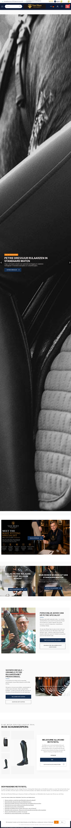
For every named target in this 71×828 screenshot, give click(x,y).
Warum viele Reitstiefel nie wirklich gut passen (16, 811)
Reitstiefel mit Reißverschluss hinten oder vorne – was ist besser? (20, 808)
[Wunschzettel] (62, 6)
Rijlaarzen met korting (18, 696)
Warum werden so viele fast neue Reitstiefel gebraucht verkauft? (20, 800)
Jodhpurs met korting (18, 702)
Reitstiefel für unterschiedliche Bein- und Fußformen (17, 813)
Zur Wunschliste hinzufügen (52, 764)
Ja (56, 822)
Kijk (52, 759)
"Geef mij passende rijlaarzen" (52, 640)
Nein (62, 822)
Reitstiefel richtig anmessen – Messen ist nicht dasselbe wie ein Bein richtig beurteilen (25, 810)
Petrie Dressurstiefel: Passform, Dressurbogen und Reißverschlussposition (23, 803)
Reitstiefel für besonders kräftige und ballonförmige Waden (19, 805)
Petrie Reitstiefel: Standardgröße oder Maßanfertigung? (18, 802)
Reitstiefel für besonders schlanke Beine (14, 806)
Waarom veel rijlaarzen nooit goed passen (53, 646)
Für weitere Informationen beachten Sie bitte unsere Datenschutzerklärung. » (36, 824)
